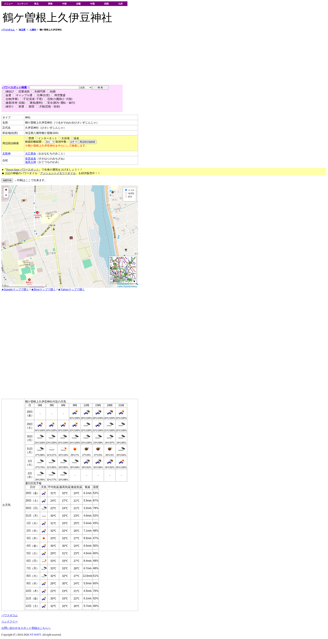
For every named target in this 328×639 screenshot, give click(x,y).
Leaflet (119, 286)
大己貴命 (30, 153)
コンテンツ (22, 3)
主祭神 (6, 153)
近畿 (78, 3)
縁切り (10, 106)
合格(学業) (12, 98)
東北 (36, 3)
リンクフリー (9, 621)
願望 (31, 106)
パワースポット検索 (14, 87)
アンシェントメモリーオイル (58, 173)
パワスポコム (9, 615)
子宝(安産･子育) (33, 98)
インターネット (47, 138)
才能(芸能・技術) (49, 106)
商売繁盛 (59, 95)
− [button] (6, 195)
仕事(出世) (43, 95)
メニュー (8, 3)
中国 (92, 3)
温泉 (76, 138)
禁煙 (31, 138)
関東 (50, 3)
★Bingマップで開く (43, 289)
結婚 (53, 91)
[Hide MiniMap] (134, 281)
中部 (64, 3)
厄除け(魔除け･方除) (59, 98)
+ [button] (6, 190)
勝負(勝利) (36, 102)
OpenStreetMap (130, 286)
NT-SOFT (35, 634)
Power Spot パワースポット (22, 169)
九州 (120, 3)
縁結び (10, 91)
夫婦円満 (39, 91)
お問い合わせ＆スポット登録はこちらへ (26, 628)
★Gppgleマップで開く (15, 289)
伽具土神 (30, 162)
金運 (8, 95)
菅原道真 (30, 158)
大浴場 (65, 138)
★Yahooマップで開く (71, 289)
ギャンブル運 (24, 95)
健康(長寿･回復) (15, 102)
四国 (106, 3)
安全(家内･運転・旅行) (61, 102)
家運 (21, 106)
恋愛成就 (24, 91)
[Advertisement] (103, 58)
